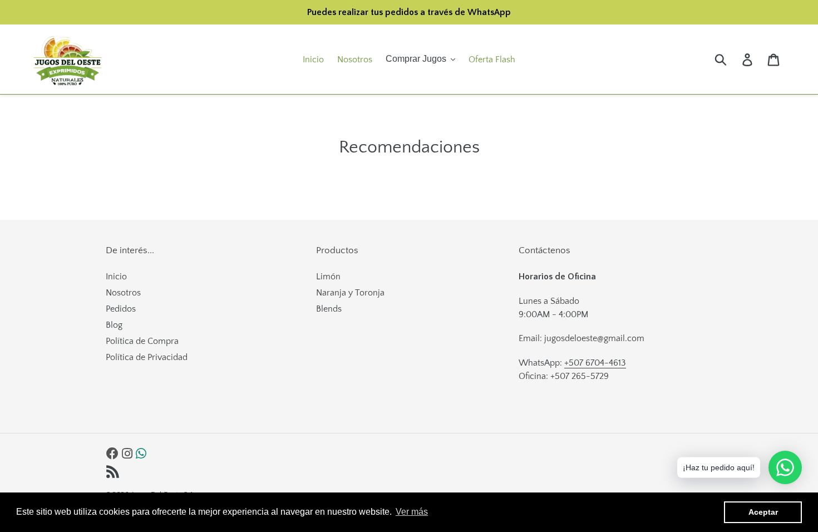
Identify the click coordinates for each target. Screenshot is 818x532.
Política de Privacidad (147, 357)
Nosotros (123, 293)
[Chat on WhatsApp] (141, 454)
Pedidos (121, 309)
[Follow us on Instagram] (127, 454)
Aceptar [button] (763, 512)
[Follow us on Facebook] (112, 454)
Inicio (116, 277)
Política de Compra (142, 341)
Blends (329, 309)
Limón (328, 277)
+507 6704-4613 (595, 363)
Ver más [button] (412, 511)
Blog (114, 325)
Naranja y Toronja (350, 293)
